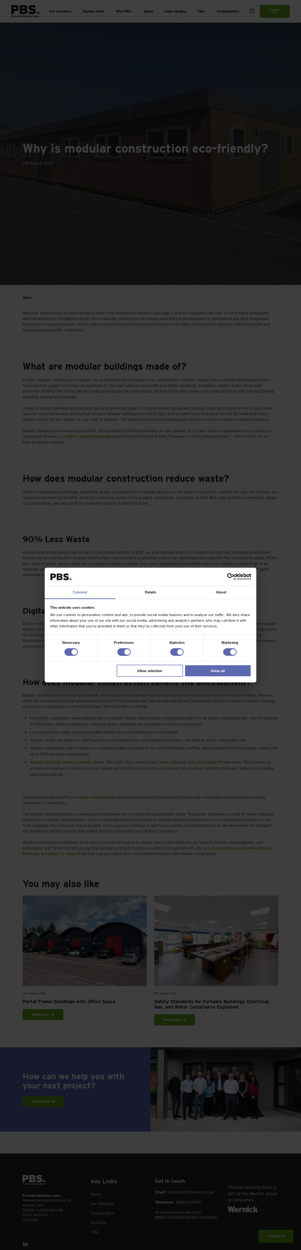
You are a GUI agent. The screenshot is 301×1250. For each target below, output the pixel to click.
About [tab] (221, 592)
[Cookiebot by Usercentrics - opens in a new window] (230, 576)
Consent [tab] (80, 592)
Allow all (218, 671)
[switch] (124, 652)
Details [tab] (150, 592)
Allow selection (149, 671)
